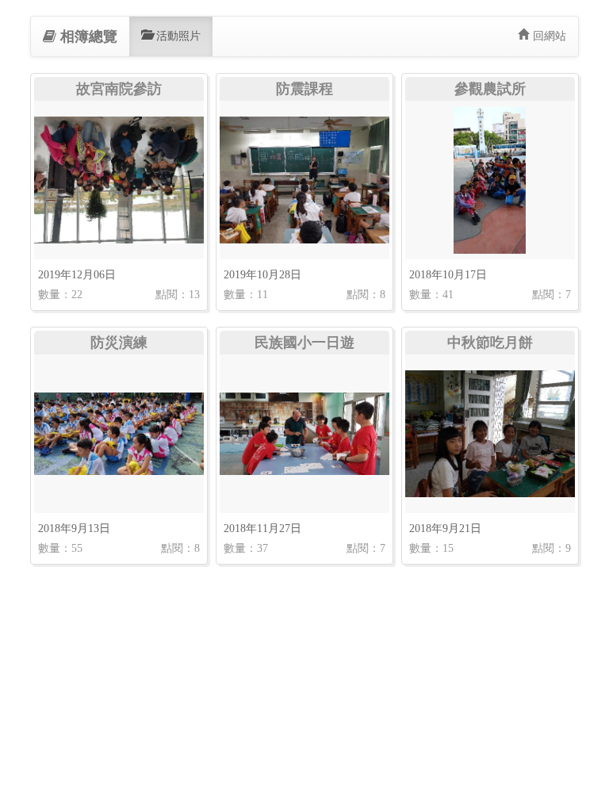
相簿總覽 (88, 36)
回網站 (549, 36)
